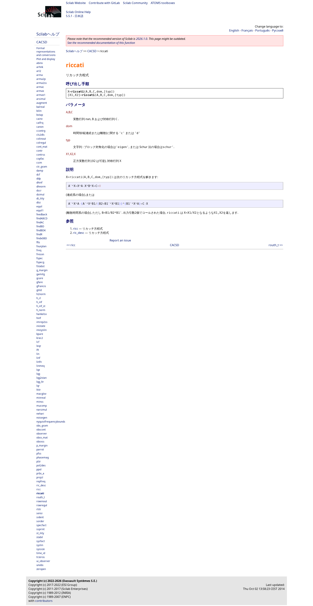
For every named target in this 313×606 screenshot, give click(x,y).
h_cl (38, 298)
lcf (37, 342)
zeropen (41, 569)
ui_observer (43, 561)
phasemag (42, 457)
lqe (38, 369)
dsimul (40, 194)
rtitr (38, 509)
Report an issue (120, 240)
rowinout (41, 501)
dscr (38, 190)
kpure (39, 334)
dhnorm (41, 186)
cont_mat (41, 146)
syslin (39, 545)
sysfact (40, 541)
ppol (38, 469)
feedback (41, 214)
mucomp (41, 405)
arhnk (39, 67)
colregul (41, 142)
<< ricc (70, 245)
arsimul (40, 99)
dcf (38, 174)
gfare (39, 282)
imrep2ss (41, 322)
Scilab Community (135, 3)
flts (38, 242)
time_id (40, 553)
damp (39, 170)
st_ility (40, 533)
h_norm (40, 310)
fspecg (40, 262)
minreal (41, 397)
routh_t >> (276, 245)
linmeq (40, 365)
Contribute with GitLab (104, 3)
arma (39, 75)
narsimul (41, 409)
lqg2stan (41, 377)
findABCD (41, 218)
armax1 (40, 95)
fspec (39, 258)
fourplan (41, 246)
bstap (39, 114)
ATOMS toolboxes (163, 3)
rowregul (41, 505)
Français (247, 30)
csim (39, 162)
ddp (38, 178)
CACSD (41, 42)
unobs (39, 565)
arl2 (38, 71)
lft (37, 350)
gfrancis (41, 286)
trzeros (40, 557)
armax (40, 91)
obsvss (40, 441)
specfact (41, 525)
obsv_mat (42, 437)
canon (39, 126)
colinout (41, 138)
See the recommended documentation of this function (101, 43)
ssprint (40, 529)
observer (41, 433)
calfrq (39, 122)
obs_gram (42, 425)
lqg (38, 373)
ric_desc (41, 485)
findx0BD (41, 238)
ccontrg (40, 130)
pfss (38, 453)
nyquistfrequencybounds (50, 421)
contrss (40, 154)
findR (39, 234)
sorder (40, 521)
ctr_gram (41, 166)
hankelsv (41, 314)
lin (37, 354)
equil (39, 206)
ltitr (38, 389)
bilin (38, 110)
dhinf (39, 182)
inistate (40, 326)
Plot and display (45, 59)
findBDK (41, 230)
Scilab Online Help (78, 12)
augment (41, 103)
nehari (40, 413)
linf (38, 358)
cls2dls (40, 134)
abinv (39, 63)
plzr (38, 461)
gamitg (40, 274)
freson (40, 254)
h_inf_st (40, 306)
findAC (40, 222)
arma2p (41, 79)
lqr (38, 385)
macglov (41, 393)
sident (40, 517)
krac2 (39, 338)
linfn (39, 361)
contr (39, 150)
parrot (40, 449)
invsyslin (41, 330)
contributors (44, 601)
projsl (39, 477)
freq (38, 250)
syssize (40, 549)
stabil (39, 537)
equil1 (40, 210)
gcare (39, 278)
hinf (38, 318)
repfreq (40, 481)
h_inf (39, 302)
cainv (39, 118)
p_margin (41, 445)
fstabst (40, 266)
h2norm (41, 294)
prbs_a (40, 473)
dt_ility (40, 198)
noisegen (41, 417)
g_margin (41, 270)
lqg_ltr (40, 381)
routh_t (40, 497)
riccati (40, 493)
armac (40, 87)
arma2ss (41, 83)
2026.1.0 (141, 39)
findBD (40, 226)
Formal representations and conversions (46, 51)
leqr (38, 346)
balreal (40, 106)
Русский (277, 30)
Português (262, 30)
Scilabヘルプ (48, 34)
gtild (39, 290)
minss (39, 401)
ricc (38, 489)
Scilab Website (76, 3)
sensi (39, 513)
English (234, 30)
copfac (40, 158)
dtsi (38, 202)
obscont (41, 429)
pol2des (41, 465)
